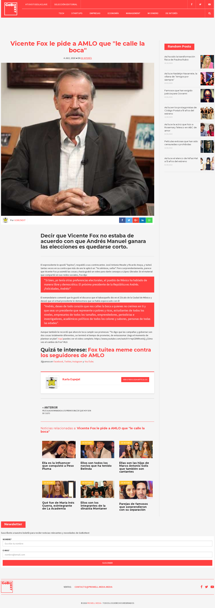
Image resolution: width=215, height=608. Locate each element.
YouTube (88, 361)
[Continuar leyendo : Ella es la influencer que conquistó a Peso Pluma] (59, 449)
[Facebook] (191, 4)
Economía (113, 13)
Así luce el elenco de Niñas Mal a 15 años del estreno (181, 161)
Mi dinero (153, 13)
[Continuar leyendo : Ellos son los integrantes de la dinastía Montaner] (97, 489)
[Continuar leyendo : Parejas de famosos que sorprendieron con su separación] (136, 490)
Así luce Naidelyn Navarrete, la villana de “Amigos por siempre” (180, 78)
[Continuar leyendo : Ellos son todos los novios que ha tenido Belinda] (97, 449)
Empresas (95, 13)
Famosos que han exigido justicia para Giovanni (178, 93)
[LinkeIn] (142, 220)
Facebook (58, 361)
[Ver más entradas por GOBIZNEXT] (51, 383)
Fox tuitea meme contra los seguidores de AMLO (96, 352)
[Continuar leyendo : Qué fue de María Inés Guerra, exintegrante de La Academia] (59, 489)
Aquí (60, 338)
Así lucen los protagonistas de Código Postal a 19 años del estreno (180, 112)
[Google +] (135, 220)
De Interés (172, 13)
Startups (76, 13)
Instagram (77, 361)
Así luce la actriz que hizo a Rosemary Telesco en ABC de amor (180, 129)
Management (133, 13)
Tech (61, 13)
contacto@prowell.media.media (93, 586)
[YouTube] (209, 4)
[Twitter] (200, 4)
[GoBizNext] (10, 9)
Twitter (67, 361)
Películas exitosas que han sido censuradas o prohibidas (181, 144)
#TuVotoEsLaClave (36, 4)
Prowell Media (94, 603)
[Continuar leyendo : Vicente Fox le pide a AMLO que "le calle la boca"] (77, 139)
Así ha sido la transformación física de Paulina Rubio (179, 59)
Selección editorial (65, 4)
